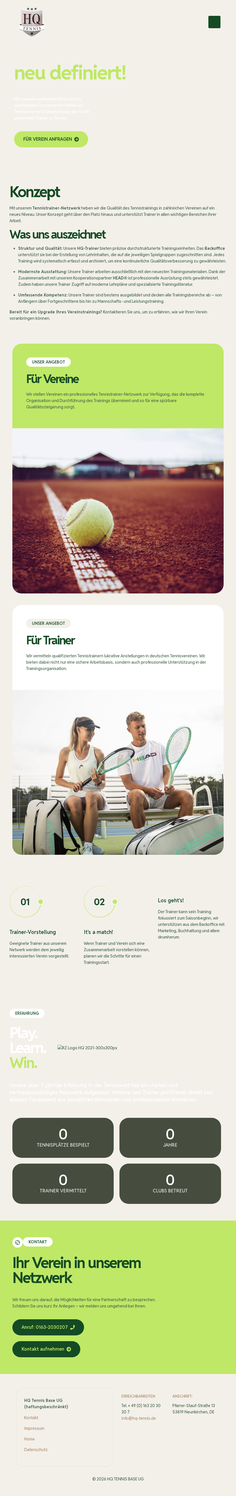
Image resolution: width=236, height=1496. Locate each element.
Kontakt (31, 1417)
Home (29, 1439)
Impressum (34, 1428)
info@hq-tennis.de (138, 1418)
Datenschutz (36, 1449)
